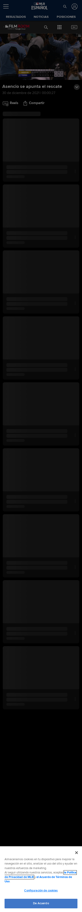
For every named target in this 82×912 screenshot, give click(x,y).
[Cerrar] (77, 853)
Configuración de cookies (41, 890)
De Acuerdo (41, 903)
